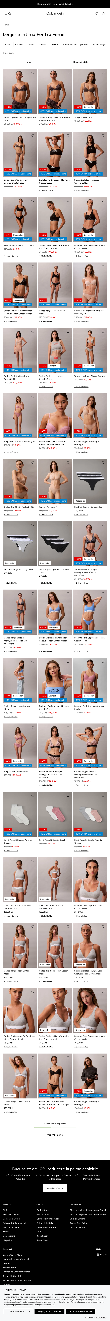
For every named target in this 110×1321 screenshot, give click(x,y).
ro (101, 1254)
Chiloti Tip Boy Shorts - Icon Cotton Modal (17, 907)
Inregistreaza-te (55, 1187)
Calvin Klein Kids (45, 1223)
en (106, 1254)
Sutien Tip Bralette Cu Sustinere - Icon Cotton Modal (19, 1037)
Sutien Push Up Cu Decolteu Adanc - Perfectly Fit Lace (52, 443)
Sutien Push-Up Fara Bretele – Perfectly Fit (18, 377)
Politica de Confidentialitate (16, 1271)
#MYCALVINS (43, 1214)
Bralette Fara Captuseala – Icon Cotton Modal (89, 247)
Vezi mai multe (55, 1134)
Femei (6, 24)
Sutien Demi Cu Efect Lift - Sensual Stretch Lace (17, 181)
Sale (39, 1231)
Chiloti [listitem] (31, 44)
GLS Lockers (9, 1236)
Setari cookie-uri (17, 1311)
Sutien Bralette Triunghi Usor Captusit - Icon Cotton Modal (18, 312)
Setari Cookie (9, 1267)
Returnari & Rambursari (14, 1223)
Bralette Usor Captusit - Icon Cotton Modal (88, 907)
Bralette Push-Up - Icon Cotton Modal (89, 707)
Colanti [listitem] (42, 44)
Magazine (7, 1240)
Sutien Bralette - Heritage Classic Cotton (86, 181)
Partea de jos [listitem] (99, 44)
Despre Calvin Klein (12, 1255)
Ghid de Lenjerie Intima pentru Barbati (88, 1214)
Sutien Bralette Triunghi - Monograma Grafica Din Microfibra (86, 572)
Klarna (6, 1231)
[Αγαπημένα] (96, 13)
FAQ (5, 1210)
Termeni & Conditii (12, 1276)
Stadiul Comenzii (11, 1214)
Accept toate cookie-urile (80, 1311)
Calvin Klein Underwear (48, 1218)
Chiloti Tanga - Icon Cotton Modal (16, 972)
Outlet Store (43, 1210)
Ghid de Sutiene (77, 1218)
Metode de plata (11, 1227)
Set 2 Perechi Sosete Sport (52, 840)
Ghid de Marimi (77, 1227)
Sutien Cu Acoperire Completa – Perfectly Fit (89, 312)
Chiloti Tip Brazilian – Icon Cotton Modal (51, 907)
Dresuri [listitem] (54, 44)
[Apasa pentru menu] (8, 13)
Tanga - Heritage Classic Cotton (19, 245)
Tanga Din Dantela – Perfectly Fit (19, 441)
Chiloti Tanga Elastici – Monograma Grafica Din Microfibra (15, 640)
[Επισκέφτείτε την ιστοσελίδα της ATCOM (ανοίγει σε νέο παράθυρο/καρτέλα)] (96, 1318)
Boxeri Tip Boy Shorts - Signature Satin (20, 119)
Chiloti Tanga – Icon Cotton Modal (52, 312)
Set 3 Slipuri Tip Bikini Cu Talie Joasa (54, 571)
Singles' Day (42, 1240)
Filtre (28, 61)
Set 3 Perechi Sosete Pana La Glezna (88, 841)
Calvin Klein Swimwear (47, 1227)
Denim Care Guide (78, 1223)
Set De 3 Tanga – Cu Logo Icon (88, 507)
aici (68, 1302)
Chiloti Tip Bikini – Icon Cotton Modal (53, 972)
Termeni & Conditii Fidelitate (17, 1280)
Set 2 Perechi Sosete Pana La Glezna (18, 841)
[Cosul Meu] (103, 13)
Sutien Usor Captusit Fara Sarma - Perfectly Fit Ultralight (54, 1103)
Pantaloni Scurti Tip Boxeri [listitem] (75, 44)
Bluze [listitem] (7, 44)
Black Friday (42, 1236)
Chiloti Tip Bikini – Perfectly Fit (19, 507)
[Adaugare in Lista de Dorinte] (33, 73)
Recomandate (80, 61)
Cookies (6, 1263)
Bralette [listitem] (19, 44)
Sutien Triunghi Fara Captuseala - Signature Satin (54, 119)
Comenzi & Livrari (11, 1218)
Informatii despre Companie (16, 1259)
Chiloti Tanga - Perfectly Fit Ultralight (87, 443)
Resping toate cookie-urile (49, 1311)
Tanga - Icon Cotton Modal (16, 771)
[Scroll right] (103, 44)
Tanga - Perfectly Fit (48, 507)
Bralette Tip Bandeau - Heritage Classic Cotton (54, 181)
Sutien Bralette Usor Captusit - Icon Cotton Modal (54, 247)
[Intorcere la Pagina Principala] (55, 14)
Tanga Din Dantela (83, 117)
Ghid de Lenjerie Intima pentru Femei (88, 1210)
